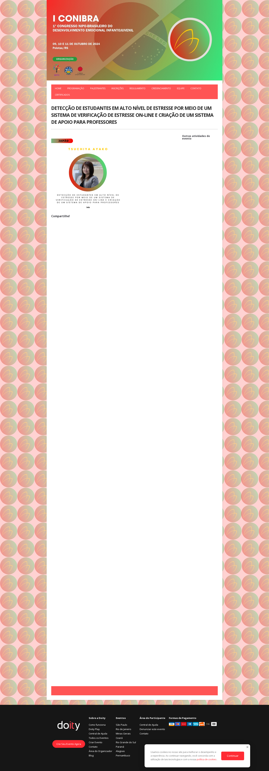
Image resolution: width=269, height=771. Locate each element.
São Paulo (121, 724)
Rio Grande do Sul (126, 742)
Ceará (119, 738)
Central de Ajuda (98, 733)
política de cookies (207, 759)
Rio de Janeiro (123, 729)
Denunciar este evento (152, 729)
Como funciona (97, 724)
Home (58, 88)
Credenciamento (161, 88)
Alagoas (120, 751)
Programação (75, 88)
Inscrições (117, 88)
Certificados (62, 94)
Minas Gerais (123, 733)
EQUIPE (180, 88)
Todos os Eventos (99, 738)
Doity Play (94, 729)
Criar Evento (95, 742)
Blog (91, 755)
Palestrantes (97, 88)
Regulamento (137, 88)
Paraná (120, 746)
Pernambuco (123, 755)
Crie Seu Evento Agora (68, 744)
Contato (195, 88)
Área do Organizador (100, 751)
